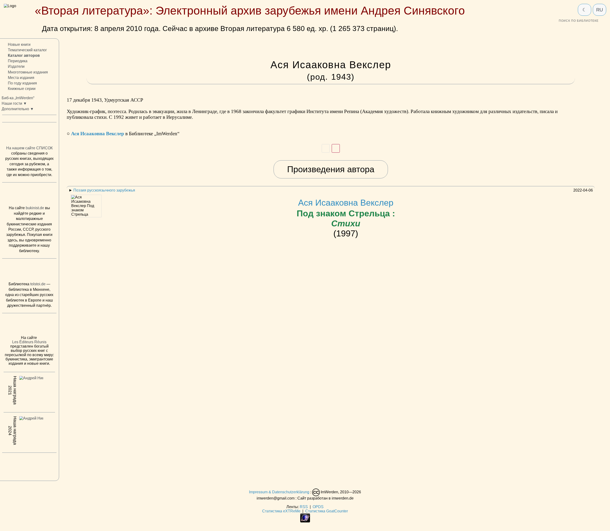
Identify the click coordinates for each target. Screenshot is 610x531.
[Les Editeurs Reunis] (29, 326)
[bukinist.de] (29, 195)
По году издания (22, 83)
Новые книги (19, 44)
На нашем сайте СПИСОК (29, 148)
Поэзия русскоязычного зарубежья (104, 190)
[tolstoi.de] (29, 271)
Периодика (17, 61)
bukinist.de (35, 208)
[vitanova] (29, 465)
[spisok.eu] (29, 135)
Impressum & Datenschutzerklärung (279, 492)
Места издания (21, 78)
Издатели (16, 67)
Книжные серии (22, 89)
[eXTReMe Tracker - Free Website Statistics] (305, 521)
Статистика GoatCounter (326, 511)
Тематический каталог (27, 50)
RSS (304, 507)
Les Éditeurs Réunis (29, 342)
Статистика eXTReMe (281, 511)
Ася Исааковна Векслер (346, 213)
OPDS (318, 507)
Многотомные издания (28, 72)
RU (599, 9)
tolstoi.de (38, 284)
